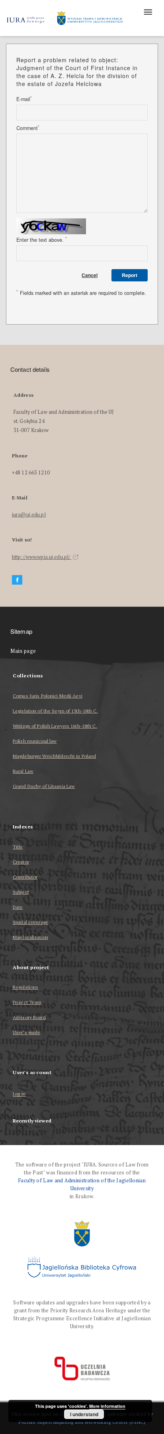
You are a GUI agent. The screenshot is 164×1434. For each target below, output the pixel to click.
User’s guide (26, 1032)
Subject (21, 892)
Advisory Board (29, 1017)
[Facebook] (17, 580)
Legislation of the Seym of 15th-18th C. (55, 711)
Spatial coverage (30, 922)
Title (18, 847)
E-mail (24, 99)
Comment (27, 128)
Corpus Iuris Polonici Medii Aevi (47, 696)
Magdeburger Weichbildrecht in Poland (54, 756)
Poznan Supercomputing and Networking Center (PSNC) (82, 1422)
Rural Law (23, 771)
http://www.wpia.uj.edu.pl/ (41, 557)
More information (107, 1406)
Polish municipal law (35, 741)
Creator (21, 862)
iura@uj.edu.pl (29, 514)
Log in (19, 1094)
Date (18, 907)
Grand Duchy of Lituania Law (44, 786)
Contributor (25, 877)
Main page (23, 651)
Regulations (25, 987)
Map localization (30, 937)
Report (129, 275)
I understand (84, 1414)
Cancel (90, 275)
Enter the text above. (41, 239)
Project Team (27, 1002)
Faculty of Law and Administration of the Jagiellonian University (82, 1184)
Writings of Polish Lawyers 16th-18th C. (55, 726)
